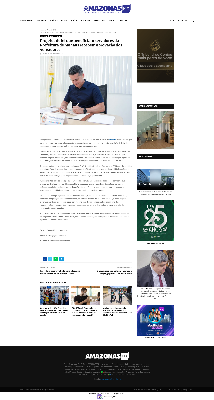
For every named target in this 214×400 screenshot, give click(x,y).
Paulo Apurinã (146, 289)
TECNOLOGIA (99, 20)
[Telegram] (186, 20)
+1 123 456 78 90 (170, 390)
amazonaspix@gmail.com (110, 379)
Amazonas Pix (26, 20)
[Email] (183, 20)
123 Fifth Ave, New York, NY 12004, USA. (147, 390)
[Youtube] (180, 20)
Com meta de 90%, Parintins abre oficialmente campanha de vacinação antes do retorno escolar (54, 311)
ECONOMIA (85, 20)
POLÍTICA (54, 20)
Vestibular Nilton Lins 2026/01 (155, 338)
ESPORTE (113, 20)
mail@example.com (185, 390)
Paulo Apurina (47, 54)
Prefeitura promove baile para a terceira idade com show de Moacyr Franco (60, 272)
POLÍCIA (74, 20)
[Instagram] (177, 20)
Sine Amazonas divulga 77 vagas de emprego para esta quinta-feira (114, 272)
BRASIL (64, 20)
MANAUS (51, 36)
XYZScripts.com (119, 393)
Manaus (112, 140)
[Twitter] (174, 20)
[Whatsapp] (189, 20)
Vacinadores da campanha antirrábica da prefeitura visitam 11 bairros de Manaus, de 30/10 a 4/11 (117, 311)
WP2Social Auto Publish (97, 393)
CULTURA (124, 20)
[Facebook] (171, 20)
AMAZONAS (41, 20)
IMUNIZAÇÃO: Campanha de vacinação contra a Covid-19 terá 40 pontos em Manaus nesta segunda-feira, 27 (84, 311)
